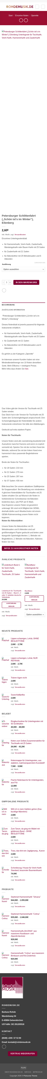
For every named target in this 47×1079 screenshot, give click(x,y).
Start (11, 15)
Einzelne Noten (21, 15)
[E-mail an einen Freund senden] (4, 290)
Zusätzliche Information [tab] (13, 310)
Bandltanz (28, 591)
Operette (34, 15)
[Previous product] (26, 20)
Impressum (37, 1072)
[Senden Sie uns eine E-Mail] (4, 1047)
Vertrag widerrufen (22, 1054)
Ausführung (6, 264)
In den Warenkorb (26, 282)
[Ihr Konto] (37, 7)
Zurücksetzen (39, 262)
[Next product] (21, 20)
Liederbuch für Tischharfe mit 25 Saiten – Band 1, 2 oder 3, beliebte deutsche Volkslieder (11, 594)
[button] (3, 7)
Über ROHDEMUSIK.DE (14, 1072)
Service (27, 1072)
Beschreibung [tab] (8, 305)
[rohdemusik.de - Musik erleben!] (20, 6)
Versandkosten (20, 235)
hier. (27, 369)
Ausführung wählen (11, 605)
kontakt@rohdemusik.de (19, 1042)
